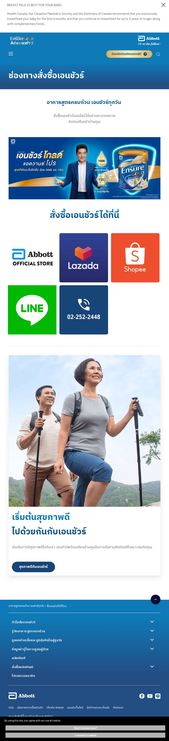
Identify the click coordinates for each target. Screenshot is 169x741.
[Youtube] (149, 697)
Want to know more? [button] (85, 728)
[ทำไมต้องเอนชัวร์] (152, 621)
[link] (26, 606)
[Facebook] (142, 697)
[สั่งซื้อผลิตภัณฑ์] (152, 666)
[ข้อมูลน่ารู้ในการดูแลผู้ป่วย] (152, 648)
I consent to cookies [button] (85, 735)
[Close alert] (163, 6)
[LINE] (157, 697)
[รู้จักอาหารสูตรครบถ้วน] (152, 630)
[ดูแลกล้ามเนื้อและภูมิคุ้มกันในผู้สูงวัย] (152, 639)
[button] (158, 55)
